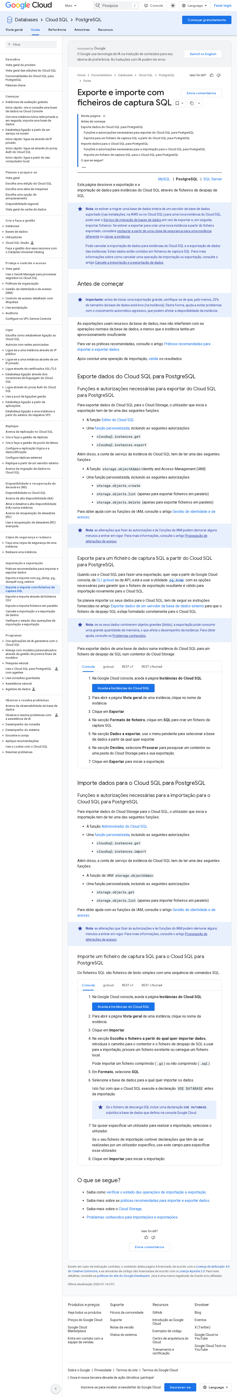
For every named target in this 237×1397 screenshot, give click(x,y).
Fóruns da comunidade (126, 1312)
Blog (198, 1312)
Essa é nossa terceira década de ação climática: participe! (112, 1377)
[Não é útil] (218, 75)
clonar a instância (117, 236)
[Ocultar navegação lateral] (55, 1388)
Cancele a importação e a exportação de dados (129, 262)
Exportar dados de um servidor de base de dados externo (157, 606)
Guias (35, 30)
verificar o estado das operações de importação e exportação (156, 1192)
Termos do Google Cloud (160, 1370)
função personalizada (112, 428)
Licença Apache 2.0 (191, 1271)
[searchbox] (31, 44)
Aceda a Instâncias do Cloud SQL (123, 688)
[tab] (88, 666)
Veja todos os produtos (84, 1312)
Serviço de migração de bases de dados (132, 220)
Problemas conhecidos (129, 636)
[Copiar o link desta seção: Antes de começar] (128, 284)
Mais (68, 5)
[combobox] (116, 5)
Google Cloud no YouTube (206, 1336)
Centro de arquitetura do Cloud (170, 1340)
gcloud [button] (108, 666)
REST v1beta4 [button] (152, 666)
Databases (26, 20)
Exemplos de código (167, 1331)
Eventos (200, 1320)
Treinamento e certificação (163, 1351)
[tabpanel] (150, 720)
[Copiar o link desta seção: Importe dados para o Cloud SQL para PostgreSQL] (210, 783)
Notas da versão (122, 1327)
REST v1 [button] (127, 666)
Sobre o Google (79, 1370)
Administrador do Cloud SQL (124, 826)
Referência (57, 30)
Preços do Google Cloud (85, 1320)
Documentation (101, 75)
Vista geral (14, 30)
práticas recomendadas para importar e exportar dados (165, 1200)
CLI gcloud (105, 580)
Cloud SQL (56, 20)
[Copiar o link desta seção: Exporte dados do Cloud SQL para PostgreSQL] (200, 377)
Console (156, 5)
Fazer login (222, 5)
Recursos (105, 30)
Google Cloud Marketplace (77, 1329)
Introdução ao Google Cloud (168, 1321)
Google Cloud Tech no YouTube (210, 1347)
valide (153, 359)
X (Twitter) (202, 1327)
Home (81, 75)
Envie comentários (201, 93)
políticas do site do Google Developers (123, 1276)
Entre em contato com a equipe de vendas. (85, 1340)
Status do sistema (123, 1335)
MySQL (164, 179)
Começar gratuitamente (207, 20)
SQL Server (212, 179)
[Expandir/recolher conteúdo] (104, 116)
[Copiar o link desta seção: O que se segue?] (125, 1181)
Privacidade (103, 1370)
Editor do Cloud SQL (118, 420)
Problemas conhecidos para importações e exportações (132, 1217)
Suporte (116, 1320)
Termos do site (127, 1370)
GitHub (157, 1312)
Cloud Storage (130, 1209)
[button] (30, 102)
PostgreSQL (88, 20)
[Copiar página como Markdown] (192, 103)
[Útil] (211, 75)
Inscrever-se (180, 1387)
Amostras (82, 30)
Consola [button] (88, 666)
